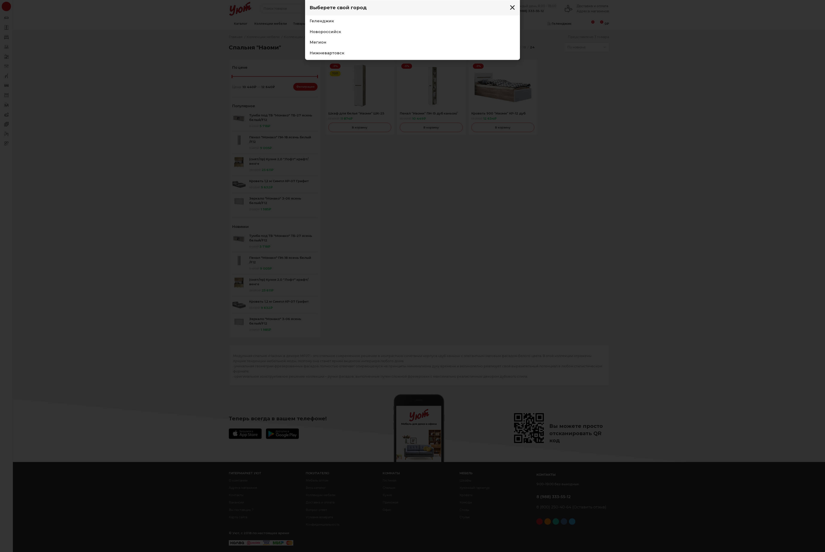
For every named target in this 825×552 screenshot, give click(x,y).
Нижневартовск (327, 53)
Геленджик (322, 21)
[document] (412, 276)
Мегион (318, 42)
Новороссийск (325, 31)
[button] (512, 7)
